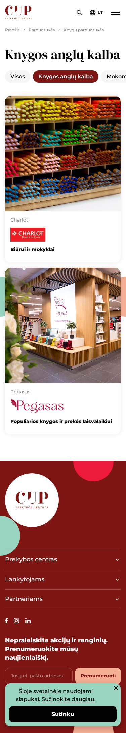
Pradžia (12, 29)
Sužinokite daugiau (68, 699)
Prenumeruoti (98, 676)
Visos (17, 76)
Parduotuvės (42, 29)
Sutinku (63, 714)
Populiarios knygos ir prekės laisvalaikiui (61, 421)
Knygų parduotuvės (84, 29)
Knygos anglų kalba (65, 76)
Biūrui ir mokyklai (32, 249)
